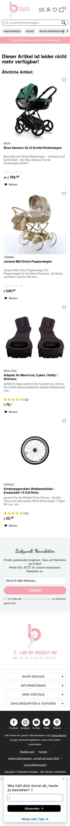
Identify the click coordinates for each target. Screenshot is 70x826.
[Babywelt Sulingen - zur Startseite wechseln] (20, 9)
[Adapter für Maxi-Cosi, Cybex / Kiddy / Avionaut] (35, 336)
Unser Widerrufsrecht (35, 765)
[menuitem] (41, 9)
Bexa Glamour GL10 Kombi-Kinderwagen (33, 148)
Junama (9, 257)
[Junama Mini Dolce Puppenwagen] (35, 223)
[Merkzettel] (54, 9)
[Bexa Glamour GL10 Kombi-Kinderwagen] (35, 109)
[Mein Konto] (48, 9)
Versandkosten (58, 735)
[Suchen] (63, 23)
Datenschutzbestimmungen (36, 598)
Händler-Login (27, 751)
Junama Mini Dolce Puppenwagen (28, 261)
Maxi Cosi (10, 370)
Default (9, 484)
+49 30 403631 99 (38, 652)
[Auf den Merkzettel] (64, 80)
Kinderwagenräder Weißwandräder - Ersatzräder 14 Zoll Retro (29, 491)
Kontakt (43, 751)
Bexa (7, 143)
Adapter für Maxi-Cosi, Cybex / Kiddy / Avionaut (30, 377)
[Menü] (41, 9)
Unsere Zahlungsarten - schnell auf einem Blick (33, 758)
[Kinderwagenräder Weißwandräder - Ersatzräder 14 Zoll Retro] (35, 450)
